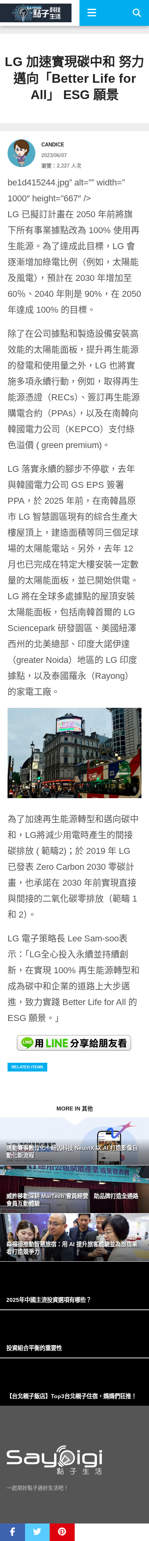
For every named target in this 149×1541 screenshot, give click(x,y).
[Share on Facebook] (12, 1532)
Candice (52, 145)
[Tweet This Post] (37, 1532)
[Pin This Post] (62, 1532)
